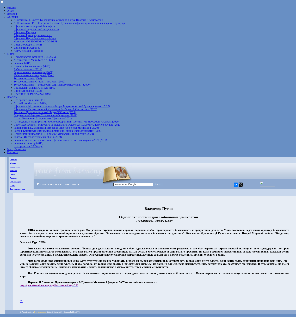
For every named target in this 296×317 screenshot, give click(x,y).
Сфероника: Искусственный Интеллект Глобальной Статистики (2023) (55, 109)
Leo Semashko (40, 312)
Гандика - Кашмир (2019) (28, 143)
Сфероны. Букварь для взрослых (33, 35)
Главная (13, 159)
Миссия (11, 7)
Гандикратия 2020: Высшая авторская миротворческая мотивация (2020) (56, 127)
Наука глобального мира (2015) (32, 66)
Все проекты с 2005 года (28, 146)
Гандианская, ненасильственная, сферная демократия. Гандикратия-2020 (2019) (60, 140)
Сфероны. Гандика (25, 32)
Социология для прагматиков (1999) (35, 87)
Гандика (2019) (22, 63)
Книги (11, 53)
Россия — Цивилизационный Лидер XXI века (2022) (45, 112)
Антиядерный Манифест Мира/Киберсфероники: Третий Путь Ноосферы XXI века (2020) (66, 121)
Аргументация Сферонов (28, 50)
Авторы (13, 178)
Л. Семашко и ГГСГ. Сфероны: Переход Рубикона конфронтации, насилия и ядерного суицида (69, 23)
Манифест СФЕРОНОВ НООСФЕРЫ (36, 41)
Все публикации (16, 149)
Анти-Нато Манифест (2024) (30, 103)
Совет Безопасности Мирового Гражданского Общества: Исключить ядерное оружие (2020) (67, 124)
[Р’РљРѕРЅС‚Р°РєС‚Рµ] (236, 185)
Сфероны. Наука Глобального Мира (35, 38)
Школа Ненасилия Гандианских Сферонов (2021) (43, 118)
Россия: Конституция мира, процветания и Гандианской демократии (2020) (58, 130)
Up (21, 301)
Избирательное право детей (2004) (34, 75)
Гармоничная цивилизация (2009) (33, 72)
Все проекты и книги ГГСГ (30, 100)
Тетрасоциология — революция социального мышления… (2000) (52, 84)
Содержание (15, 167)
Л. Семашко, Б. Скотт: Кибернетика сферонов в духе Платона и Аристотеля (58, 19)
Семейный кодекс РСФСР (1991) (33, 93)
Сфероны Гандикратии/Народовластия (36, 29)
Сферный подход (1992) (28, 90)
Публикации (15, 182)
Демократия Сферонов (27, 47)
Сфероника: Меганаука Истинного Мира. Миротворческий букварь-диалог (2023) (62, 106)
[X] (241, 185)
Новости (13, 171)
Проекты (12, 96)
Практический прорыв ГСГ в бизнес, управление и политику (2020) (54, 133)
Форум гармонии (17, 189)
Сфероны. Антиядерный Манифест (34, 26)
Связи (12, 174)
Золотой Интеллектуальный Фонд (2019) (38, 136)
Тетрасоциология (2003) (28, 78)
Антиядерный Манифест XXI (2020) (35, 60)
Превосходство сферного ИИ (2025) (35, 56)
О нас (10, 10)
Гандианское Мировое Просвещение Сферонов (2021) (45, 115)
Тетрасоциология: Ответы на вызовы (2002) (39, 81)
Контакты (12, 152)
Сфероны (12, 16)
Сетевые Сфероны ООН (28, 44)
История (12, 13)
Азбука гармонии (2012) (28, 69)
